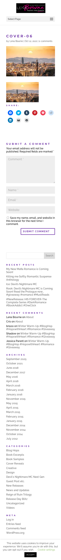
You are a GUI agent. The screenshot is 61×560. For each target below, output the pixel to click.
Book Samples (15, 459)
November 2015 (16, 398)
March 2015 (13, 412)
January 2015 (14, 421)
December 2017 (15, 372)
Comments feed (16, 528)
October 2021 (14, 363)
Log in (10, 519)
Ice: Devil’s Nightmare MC (21, 284)
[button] (22, 92)
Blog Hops (12, 450)
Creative (11, 468)
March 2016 (13, 385)
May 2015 (12, 403)
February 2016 (15, 389)
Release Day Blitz (16, 499)
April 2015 (12, 407)
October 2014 (14, 434)
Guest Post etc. (15, 481)
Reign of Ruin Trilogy (19, 494)
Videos (10, 507)
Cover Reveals (15, 463)
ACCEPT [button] (30, 554)
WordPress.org (15, 532)
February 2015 (14, 416)
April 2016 (12, 381)
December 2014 (15, 425)
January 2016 (14, 394)
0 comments (45, 41)
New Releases (14, 485)
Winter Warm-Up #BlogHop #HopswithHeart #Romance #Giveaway (30, 328)
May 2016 (12, 376)
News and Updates (17, 490)
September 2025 (16, 359)
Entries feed (13, 524)
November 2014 (16, 429)
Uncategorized (15, 503)
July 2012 (12, 438)
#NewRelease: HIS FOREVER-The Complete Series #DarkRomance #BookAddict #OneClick (26, 302)
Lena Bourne (16, 41)
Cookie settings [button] (46, 549)
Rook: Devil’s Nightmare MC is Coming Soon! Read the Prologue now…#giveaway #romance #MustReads (29, 291)
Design (10, 472)
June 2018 (12, 367)
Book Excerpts (15, 454)
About (30, 317)
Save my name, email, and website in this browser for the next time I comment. (30, 221)
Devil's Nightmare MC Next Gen (25, 476)
